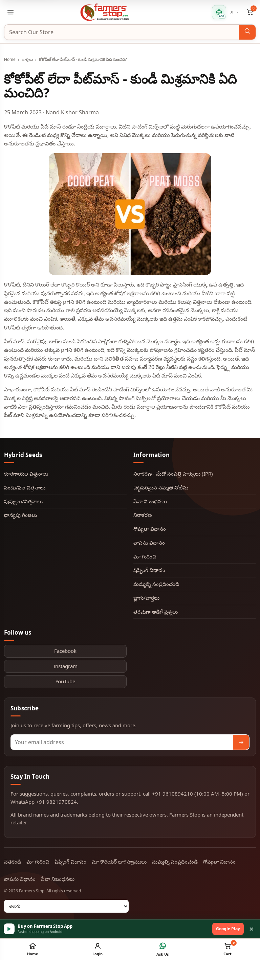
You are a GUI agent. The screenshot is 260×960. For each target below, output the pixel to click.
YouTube (65, 681)
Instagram (65, 666)
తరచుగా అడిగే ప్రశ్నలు (155, 611)
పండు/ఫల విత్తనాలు (24, 487)
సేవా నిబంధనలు (150, 501)
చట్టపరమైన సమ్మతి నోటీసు (160, 487)
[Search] (247, 32)
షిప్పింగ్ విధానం (149, 570)
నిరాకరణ (142, 514)
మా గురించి (144, 556)
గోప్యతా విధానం (149, 528)
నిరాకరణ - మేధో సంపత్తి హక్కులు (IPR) (173, 473)
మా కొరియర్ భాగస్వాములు (119, 861)
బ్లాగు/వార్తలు (146, 597)
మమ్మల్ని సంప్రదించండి (156, 583)
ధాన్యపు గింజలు (20, 514)
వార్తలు (27, 59)
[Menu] (10, 12)
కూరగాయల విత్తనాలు (26, 473)
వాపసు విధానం (149, 542)
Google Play (228, 929)
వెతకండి (12, 861)
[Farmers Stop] (105, 12)
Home (10, 59)
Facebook (65, 650)
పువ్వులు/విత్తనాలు (23, 501)
